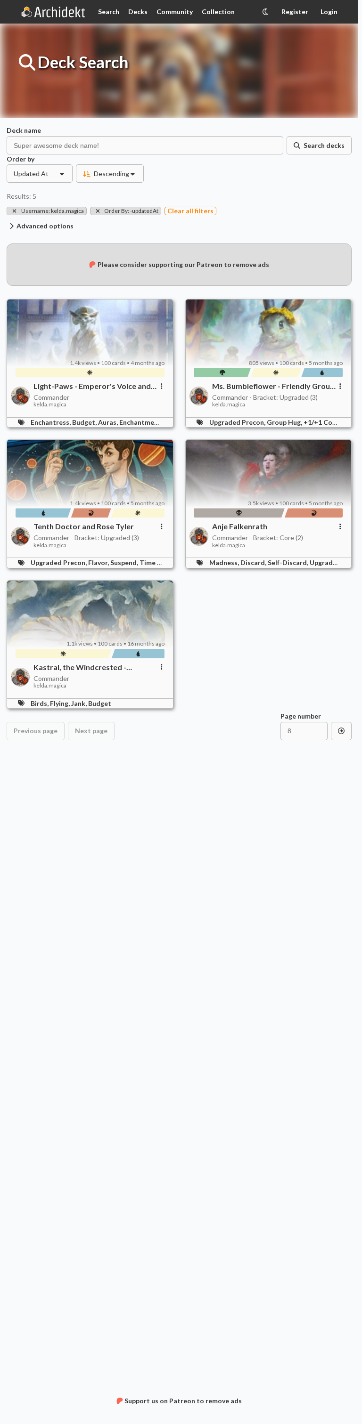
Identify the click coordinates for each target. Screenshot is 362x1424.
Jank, (79, 703)
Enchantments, (143, 422)
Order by (20, 159)
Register (294, 12)
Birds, (40, 703)
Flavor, (99, 562)
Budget (99, 703)
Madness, (224, 562)
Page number (300, 716)
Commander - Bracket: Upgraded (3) (265, 397)
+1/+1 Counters (328, 422)
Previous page (36, 731)
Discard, (254, 562)
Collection (218, 12)
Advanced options (45, 226)
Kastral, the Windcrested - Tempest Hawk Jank (79, 667)
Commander (51, 397)
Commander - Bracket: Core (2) (257, 538)
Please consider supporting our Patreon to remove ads (183, 264)
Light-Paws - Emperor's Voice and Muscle (92, 386)
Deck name (24, 130)
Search (108, 12)
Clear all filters (190, 211)
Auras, (108, 422)
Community (174, 12)
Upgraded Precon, (238, 422)
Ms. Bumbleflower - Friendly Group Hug (273, 386)
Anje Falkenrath (239, 526)
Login (329, 12)
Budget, (85, 422)
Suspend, (125, 562)
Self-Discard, (289, 562)
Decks (138, 12)
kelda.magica (49, 404)
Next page (91, 731)
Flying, (60, 703)
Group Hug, (285, 422)
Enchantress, (51, 422)
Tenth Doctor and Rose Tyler (83, 526)
